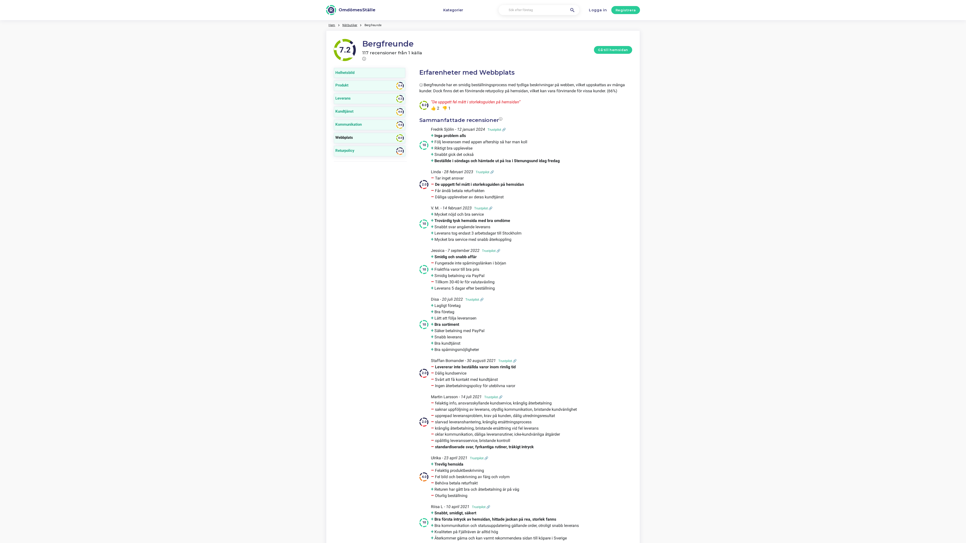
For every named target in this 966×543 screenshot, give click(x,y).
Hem (332, 25)
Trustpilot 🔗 (497, 129)
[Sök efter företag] (572, 10)
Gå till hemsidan (613, 50)
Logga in (598, 10)
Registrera (626, 10)
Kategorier (453, 10)
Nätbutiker (349, 25)
